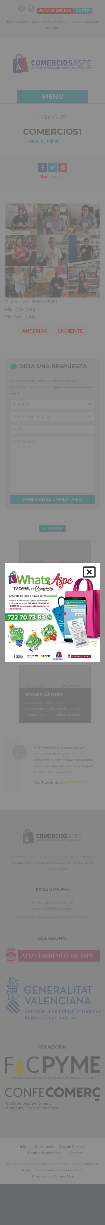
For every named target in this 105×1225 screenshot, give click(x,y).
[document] (52, 612)
